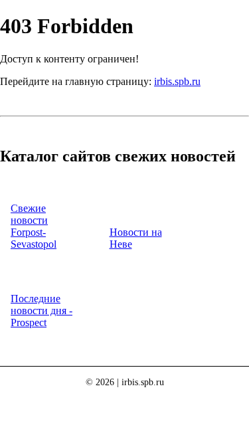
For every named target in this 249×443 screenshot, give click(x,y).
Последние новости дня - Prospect (41, 310)
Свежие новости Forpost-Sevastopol (33, 226)
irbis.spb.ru (177, 81)
